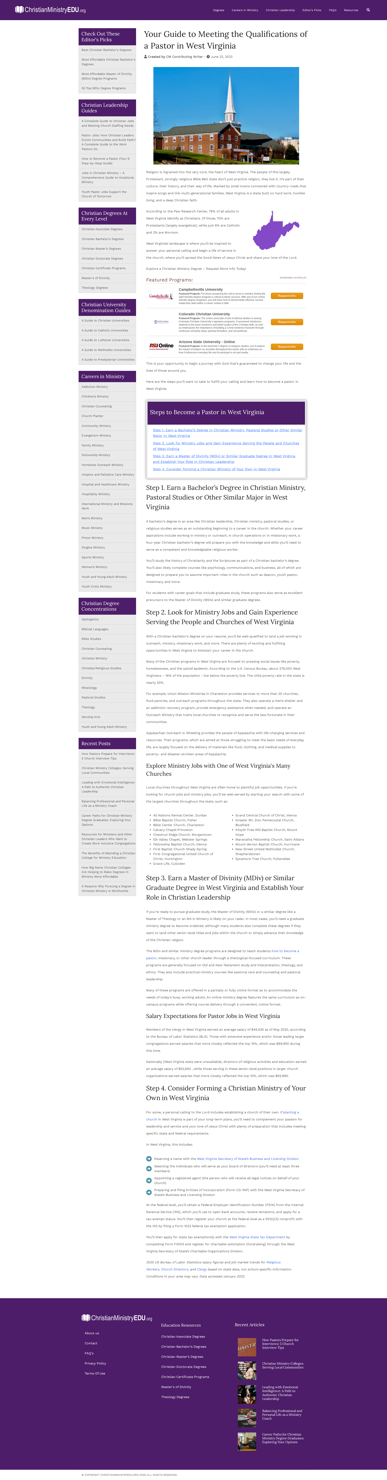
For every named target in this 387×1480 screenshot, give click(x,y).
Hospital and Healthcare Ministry (105, 484)
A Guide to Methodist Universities (106, 350)
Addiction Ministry (95, 387)
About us (92, 1333)
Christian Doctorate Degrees (102, 258)
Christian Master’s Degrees (101, 248)
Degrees (218, 10)
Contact (91, 1343)
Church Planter (92, 416)
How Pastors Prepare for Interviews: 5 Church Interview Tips (280, 1344)
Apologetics (90, 619)
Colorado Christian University (204, 314)
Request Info (287, 295)
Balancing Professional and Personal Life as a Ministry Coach (282, 1414)
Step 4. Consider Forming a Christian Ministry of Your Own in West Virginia (216, 469)
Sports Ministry (93, 557)
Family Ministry (93, 445)
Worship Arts (91, 717)
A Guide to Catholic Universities (105, 330)
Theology (88, 707)
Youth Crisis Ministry (97, 586)
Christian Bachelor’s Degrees (103, 239)
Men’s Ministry (92, 518)
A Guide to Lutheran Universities (105, 340)
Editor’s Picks (312, 10)
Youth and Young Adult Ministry (105, 577)
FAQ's (332, 10)
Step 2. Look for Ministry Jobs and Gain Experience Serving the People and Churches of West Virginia (226, 446)
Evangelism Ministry (96, 435)
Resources (351, 10)
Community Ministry (96, 426)
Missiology (89, 688)
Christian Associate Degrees (102, 229)
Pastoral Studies (93, 697)
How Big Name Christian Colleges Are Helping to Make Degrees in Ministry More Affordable (106, 872)
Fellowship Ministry (96, 455)
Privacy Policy (95, 1363)
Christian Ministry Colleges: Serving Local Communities (283, 1365)
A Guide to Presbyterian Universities (108, 359)
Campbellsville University (201, 290)
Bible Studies (91, 639)
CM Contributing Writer (184, 57)
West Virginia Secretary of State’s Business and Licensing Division (248, 1159)
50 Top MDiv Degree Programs (104, 88)
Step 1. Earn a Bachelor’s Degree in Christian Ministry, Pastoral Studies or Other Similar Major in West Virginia (227, 433)
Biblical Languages (95, 629)
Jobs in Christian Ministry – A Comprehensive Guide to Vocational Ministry (108, 177)
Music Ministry (92, 528)
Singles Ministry (93, 547)
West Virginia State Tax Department (257, 1237)
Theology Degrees (95, 288)
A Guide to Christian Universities (105, 320)
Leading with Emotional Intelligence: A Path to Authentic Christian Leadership (108, 787)
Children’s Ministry (95, 396)
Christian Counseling (97, 406)
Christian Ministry (94, 658)
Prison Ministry (92, 538)
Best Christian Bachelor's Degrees (107, 50)
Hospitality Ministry (96, 494)
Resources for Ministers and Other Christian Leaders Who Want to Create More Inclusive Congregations (108, 839)
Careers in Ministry (245, 10)
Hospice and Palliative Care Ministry (108, 474)
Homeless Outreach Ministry (103, 465)
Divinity (87, 678)
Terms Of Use (95, 1373)
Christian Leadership (280, 10)
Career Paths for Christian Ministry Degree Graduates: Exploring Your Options (107, 820)
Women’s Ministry (94, 567)
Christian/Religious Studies (101, 668)
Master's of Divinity (96, 278)
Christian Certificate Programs (104, 268)
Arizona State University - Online (207, 342)
